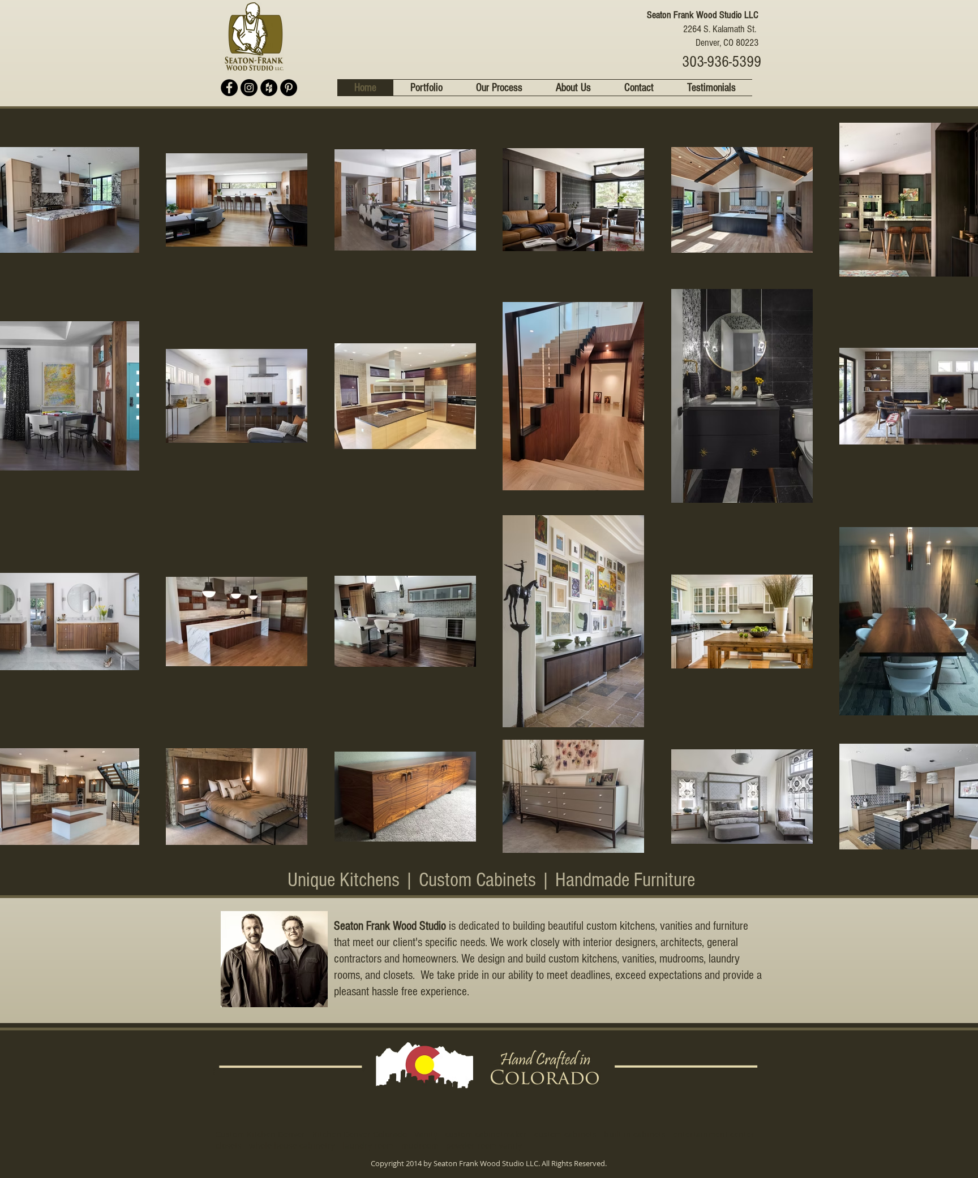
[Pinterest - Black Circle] (288, 87)
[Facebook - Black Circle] (229, 87)
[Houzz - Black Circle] (268, 87)
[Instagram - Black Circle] (249, 87)
